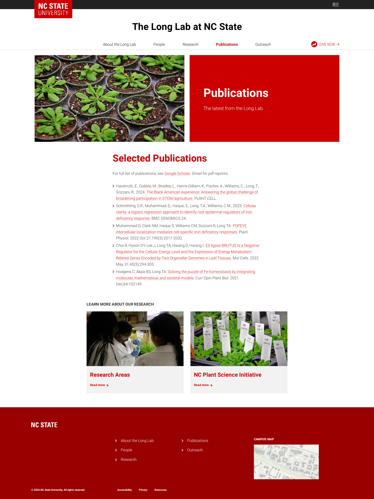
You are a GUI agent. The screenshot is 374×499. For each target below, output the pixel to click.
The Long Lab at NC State (187, 26)
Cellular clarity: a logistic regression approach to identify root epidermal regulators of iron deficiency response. (186, 212)
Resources (161, 489)
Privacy (143, 489)
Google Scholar (177, 173)
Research (190, 44)
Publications (227, 44)
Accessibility (124, 489)
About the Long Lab (119, 44)
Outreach (263, 44)
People (159, 44)
